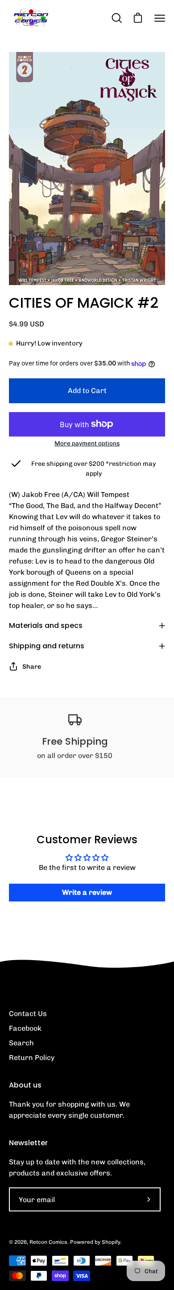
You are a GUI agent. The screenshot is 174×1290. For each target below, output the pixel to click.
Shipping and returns (46, 646)
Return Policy (31, 1057)
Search (21, 1043)
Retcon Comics (48, 1242)
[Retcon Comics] (31, 18)
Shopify (111, 1242)
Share (31, 667)
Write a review (87, 892)
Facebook (25, 1028)
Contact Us (28, 1013)
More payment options (87, 443)
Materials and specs (46, 625)
